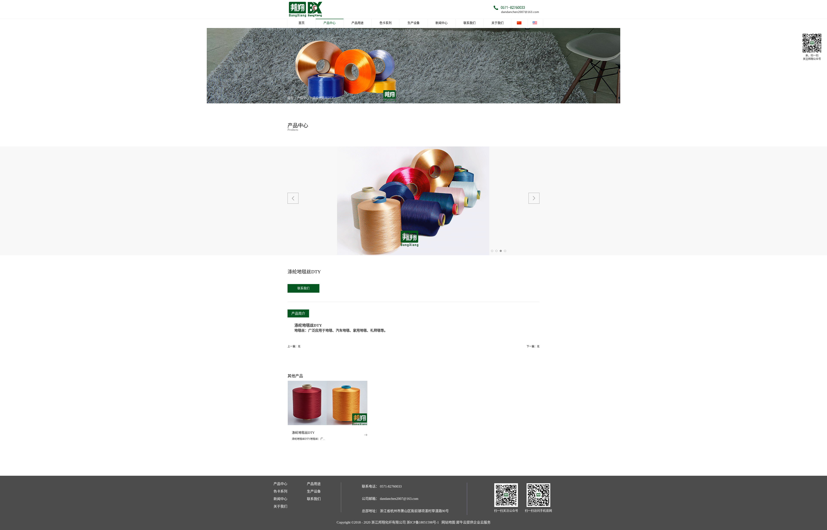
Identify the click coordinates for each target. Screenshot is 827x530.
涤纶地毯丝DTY (323, 97)
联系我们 (303, 288)
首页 (301, 23)
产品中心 (303, 97)
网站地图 (447, 522)
